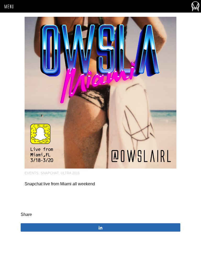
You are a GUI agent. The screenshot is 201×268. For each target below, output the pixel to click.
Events (31, 173)
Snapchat (50, 173)
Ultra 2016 (70, 173)
